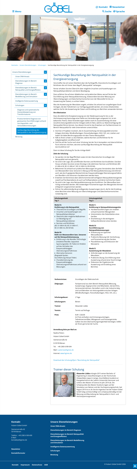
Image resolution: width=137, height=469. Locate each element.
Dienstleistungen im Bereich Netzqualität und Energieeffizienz (67, 435)
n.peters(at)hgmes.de (65, 350)
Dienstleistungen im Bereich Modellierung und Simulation (67, 441)
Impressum (25, 465)
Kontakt (15, 465)
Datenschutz (37, 465)
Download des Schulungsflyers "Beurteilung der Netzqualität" (76, 360)
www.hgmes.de (66, 353)
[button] (106, 11)
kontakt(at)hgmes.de (19, 440)
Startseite (14, 65)
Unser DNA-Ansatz (57, 426)
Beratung (54, 455)
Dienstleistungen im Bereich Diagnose (65, 430)
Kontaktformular (18, 453)
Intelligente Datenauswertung (62, 447)
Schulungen (42, 65)
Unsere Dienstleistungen (28, 65)
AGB (46, 465)
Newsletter (15, 449)
